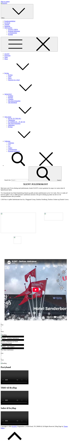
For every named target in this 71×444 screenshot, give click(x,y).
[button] (35, 324)
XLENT (6, 54)
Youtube (6, 24)
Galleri (10, 148)
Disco (6, 59)
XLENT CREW (13, 29)
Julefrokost (11, 125)
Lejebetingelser (12, 33)
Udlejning (7, 141)
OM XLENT (8, 28)
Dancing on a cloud (14, 80)
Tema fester (7, 117)
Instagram (7, 26)
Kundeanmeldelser (9, 21)
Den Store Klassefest (14, 101)
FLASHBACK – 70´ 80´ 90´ (16, 122)
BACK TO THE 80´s (14, 118)
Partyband (7, 55)
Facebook (7, 23)
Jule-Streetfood (12, 102)
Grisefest (10, 99)
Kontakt (10, 34)
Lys (9, 146)
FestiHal (10, 96)
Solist (6, 57)
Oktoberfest (11, 120)
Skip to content (5, 1)
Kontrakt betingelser (14, 31)
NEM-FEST (8, 94)
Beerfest (10, 97)
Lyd (9, 144)
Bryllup (6, 73)
